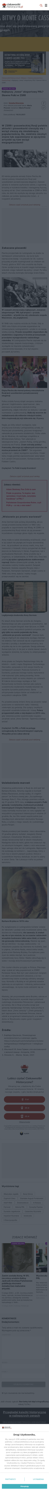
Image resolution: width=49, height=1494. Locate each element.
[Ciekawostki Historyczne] (14, 5)
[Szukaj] (41, 5)
